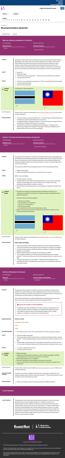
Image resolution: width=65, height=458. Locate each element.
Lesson (15, 34)
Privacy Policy (26, 442)
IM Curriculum (59, 0)
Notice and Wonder (38, 49)
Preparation (6, 34)
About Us (60, 2)
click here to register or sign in (46, 112)
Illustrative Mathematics (12, 445)
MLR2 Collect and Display (40, 146)
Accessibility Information (36, 442)
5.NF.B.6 (5, 48)
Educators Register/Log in (57, 4)
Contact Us (60, 3)
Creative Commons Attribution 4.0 (36, 445)
